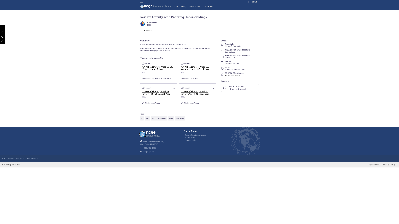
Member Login (190, 140)
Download (2, 37)
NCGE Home (209, 7)
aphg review (180, 118)
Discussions (2, 27)
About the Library (180, 7)
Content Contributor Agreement (196, 135)
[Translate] (2, 41)
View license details (232, 75)
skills (171, 118)
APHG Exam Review (159, 118)
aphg (147, 118)
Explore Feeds (373, 165)
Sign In (254, 2)
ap (142, 118)
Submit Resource (195, 7)
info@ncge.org (148, 152)
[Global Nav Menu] (141, 2)
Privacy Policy (190, 138)
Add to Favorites (2, 32)
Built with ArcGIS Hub (11, 165)
